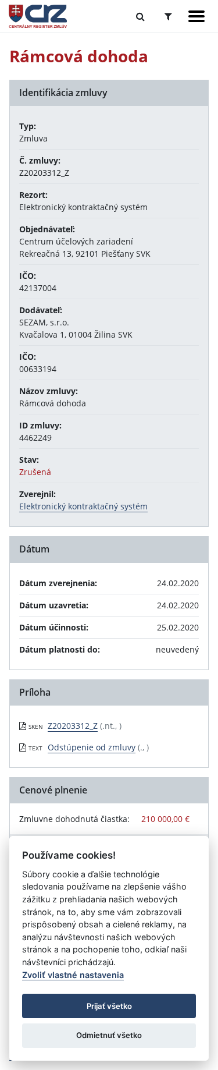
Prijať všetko (109, 1006)
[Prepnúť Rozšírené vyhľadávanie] (168, 16)
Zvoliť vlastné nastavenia (73, 975)
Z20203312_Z (73, 725)
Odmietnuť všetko (109, 1035)
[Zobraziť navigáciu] (196, 16)
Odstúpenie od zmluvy (91, 747)
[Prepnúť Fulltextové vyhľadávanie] (140, 16)
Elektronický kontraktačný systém (83, 506)
